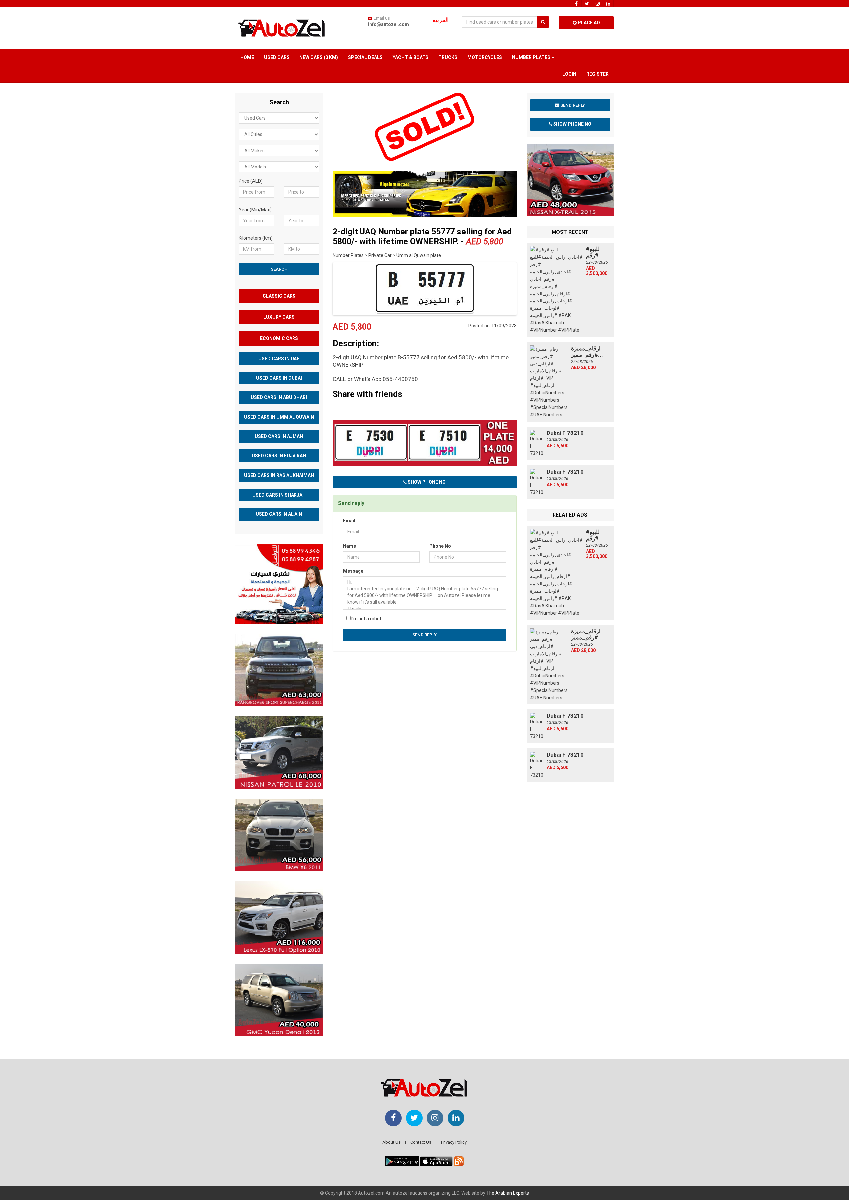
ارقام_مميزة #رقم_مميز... (587, 351)
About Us (391, 1142)
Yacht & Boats (410, 57)
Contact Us (420, 1142)
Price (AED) (251, 181)
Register (597, 74)
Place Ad (588, 22)
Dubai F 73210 (565, 433)
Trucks (447, 57)
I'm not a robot (366, 618)
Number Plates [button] (531, 57)
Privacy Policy (454, 1142)
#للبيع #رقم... (595, 252)
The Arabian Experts (507, 1193)
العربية (440, 20)
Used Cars (277, 57)
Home (247, 57)
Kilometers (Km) (256, 238)
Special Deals (365, 57)
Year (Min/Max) (255, 209)
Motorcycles (484, 57)
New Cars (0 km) (318, 57)
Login (569, 74)
